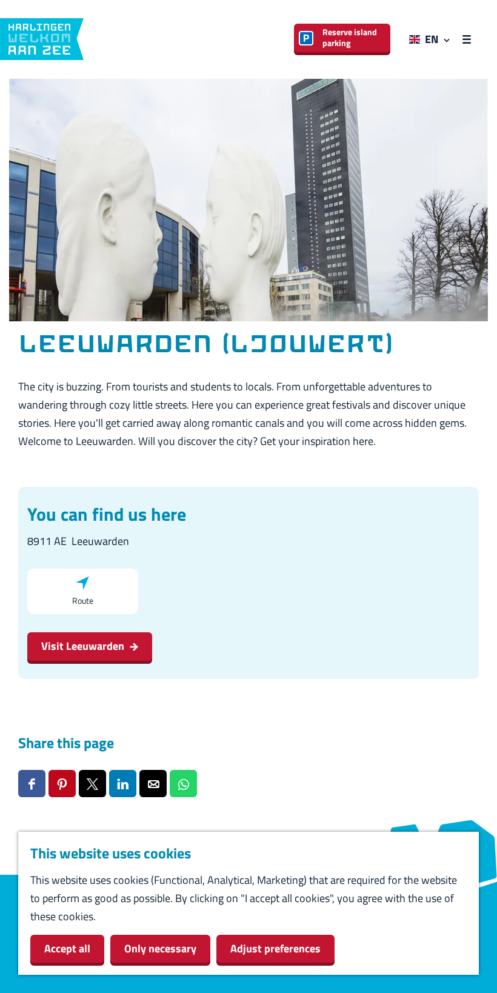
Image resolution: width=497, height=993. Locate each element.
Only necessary (160, 948)
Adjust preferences (275, 948)
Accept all (67, 948)
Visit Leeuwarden (82, 646)
